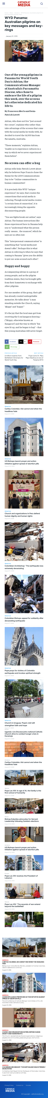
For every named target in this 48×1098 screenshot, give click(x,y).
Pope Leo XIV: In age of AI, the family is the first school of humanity (23, 792)
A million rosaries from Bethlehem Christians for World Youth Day (14, 358)
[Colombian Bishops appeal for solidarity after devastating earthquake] (24, 594)
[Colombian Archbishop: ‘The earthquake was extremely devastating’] (24, 541)
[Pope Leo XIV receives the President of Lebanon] (24, 891)
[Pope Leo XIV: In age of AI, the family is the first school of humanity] (24, 806)
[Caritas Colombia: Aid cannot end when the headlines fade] (24, 777)
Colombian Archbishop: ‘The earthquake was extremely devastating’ (23, 1068)
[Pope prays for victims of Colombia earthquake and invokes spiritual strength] (24, 646)
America (7, 760)
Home (6, 13)
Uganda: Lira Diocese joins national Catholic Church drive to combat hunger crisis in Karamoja (23, 734)
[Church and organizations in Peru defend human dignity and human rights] (24, 489)
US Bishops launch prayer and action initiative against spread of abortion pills (22, 848)
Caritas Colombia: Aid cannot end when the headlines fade (23, 763)
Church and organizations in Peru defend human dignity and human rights (21, 1033)
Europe (7, 873)
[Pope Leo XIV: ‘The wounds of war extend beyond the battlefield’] (24, 919)
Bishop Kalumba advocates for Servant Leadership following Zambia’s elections (22, 820)
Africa (6, 729)
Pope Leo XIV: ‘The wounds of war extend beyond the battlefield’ (22, 905)
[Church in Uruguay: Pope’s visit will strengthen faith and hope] (24, 698)
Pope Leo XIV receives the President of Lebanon (21, 877)
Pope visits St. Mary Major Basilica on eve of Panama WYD (34, 358)
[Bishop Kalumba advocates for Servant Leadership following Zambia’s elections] (24, 834)
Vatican (7, 788)
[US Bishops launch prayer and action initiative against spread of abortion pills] (24, 863)
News (11, 13)
